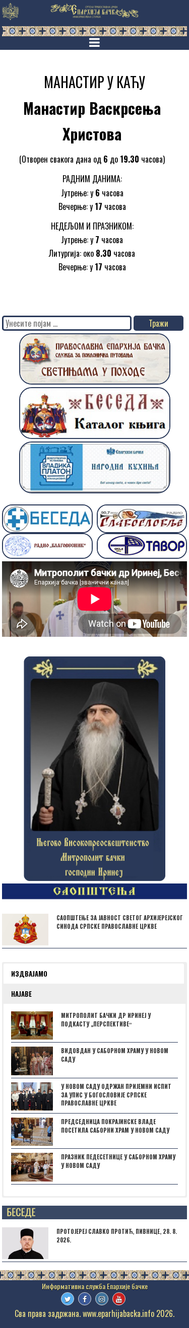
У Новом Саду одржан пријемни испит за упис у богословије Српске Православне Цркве (116, 1095)
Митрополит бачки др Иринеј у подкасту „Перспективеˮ (106, 1019)
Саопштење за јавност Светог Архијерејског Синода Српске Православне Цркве (119, 922)
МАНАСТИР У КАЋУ (94, 81)
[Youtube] (118, 1298)
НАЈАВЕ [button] (21, 994)
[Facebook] (84, 1298)
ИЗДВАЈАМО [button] (29, 974)
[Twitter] (67, 1298)
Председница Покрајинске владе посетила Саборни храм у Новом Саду (115, 1126)
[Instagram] (101, 1298)
